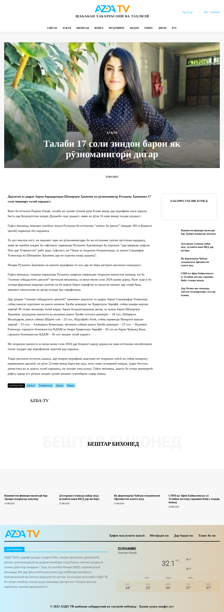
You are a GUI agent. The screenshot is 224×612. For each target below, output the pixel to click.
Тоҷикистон (45, 385)
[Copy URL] (169, 209)
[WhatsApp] (47, 12)
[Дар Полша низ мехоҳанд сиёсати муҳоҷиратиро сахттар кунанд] (170, 291)
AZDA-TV (39, 400)
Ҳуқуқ (59, 385)
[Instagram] (15, 12)
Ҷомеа (70, 385)
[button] (191, 12)
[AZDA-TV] (16, 400)
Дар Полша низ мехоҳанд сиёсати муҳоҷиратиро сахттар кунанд (198, 292)
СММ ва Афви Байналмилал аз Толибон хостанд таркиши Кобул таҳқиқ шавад (197, 277)
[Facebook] (7, 12)
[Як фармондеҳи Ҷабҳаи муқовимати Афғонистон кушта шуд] (170, 262)
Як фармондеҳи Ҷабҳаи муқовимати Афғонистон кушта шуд (195, 262)
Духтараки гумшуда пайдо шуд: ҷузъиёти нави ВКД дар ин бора (197, 247)
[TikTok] (31, 12)
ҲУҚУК (112, 132)
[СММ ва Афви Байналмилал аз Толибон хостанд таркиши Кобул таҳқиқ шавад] (170, 277)
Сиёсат (31, 385)
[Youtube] (54, 12)
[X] (39, 12)
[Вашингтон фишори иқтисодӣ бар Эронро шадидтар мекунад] (170, 232)
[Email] (217, 209)
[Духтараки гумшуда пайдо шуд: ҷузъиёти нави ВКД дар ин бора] (170, 247)
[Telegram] (23, 12)
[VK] (209, 209)
